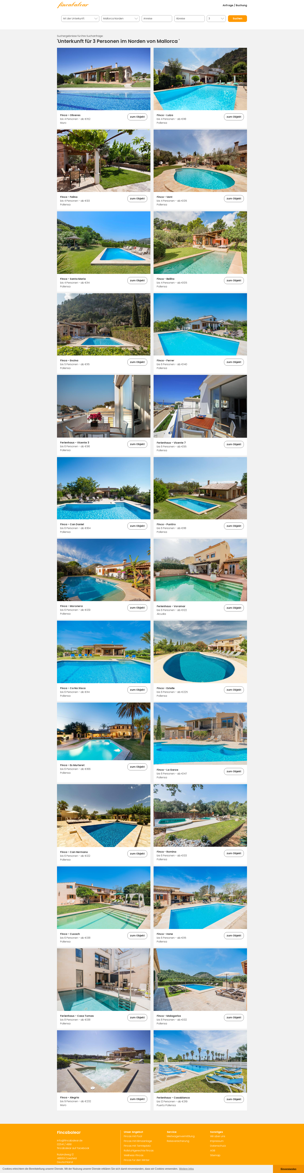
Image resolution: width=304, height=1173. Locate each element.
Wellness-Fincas (133, 1155)
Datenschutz (218, 1146)
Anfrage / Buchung (235, 5)
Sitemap (215, 1155)
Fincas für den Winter (136, 1160)
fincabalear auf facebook (73, 1148)
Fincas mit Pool (133, 1136)
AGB (212, 1150)
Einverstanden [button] (288, 1169)
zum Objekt (137, 117)
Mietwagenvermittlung (181, 1136)
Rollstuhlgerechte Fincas (139, 1150)
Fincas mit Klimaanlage (138, 1141)
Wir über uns (217, 1136)
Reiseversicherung (178, 1141)
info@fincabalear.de (69, 1140)
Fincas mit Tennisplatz (137, 1146)
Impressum (217, 1141)
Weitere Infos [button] (186, 1168)
